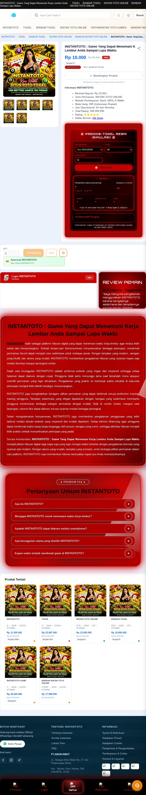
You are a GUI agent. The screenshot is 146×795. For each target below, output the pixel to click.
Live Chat (130, 789)
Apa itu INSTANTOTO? (29, 503)
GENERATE (103, 167)
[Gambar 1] (8, 105)
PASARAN (81, 145)
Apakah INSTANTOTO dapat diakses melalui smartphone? (51, 528)
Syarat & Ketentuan (113, 733)
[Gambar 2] (21, 105)
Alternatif (101, 789)
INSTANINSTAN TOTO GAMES (108, 27)
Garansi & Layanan (113, 758)
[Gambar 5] (8, 118)
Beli (51, 252)
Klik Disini (97, 118)
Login (44, 789)
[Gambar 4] (47, 105)
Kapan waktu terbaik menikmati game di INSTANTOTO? (49, 553)
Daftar (73, 790)
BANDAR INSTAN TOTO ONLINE (91, 37)
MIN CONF (80, 155)
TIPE (107, 145)
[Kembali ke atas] (138, 777)
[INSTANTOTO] (13, 15)
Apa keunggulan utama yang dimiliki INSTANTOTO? (47, 540)
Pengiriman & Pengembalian (118, 748)
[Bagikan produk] (138, 48)
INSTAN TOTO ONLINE (116, 3)
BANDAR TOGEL (92, 3)
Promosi (15, 789)
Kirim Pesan (15, 744)
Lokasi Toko (58, 743)
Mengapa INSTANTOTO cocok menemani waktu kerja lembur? (53, 516)
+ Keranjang (33, 252)
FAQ (53, 748)
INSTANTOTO (11, 27)
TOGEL (76, 3)
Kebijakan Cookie (112, 743)
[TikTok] (19, 760)
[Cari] (36, 15)
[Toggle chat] (137, 785)
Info (89, 277)
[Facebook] (3, 760)
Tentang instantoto (61, 733)
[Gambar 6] (21, 118)
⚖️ (128, 15)
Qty (5, 249)
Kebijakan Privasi (112, 738)
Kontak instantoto (61, 738)
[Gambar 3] (34, 105)
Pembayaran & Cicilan (114, 753)
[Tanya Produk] (63, 253)
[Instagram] (11, 760)
